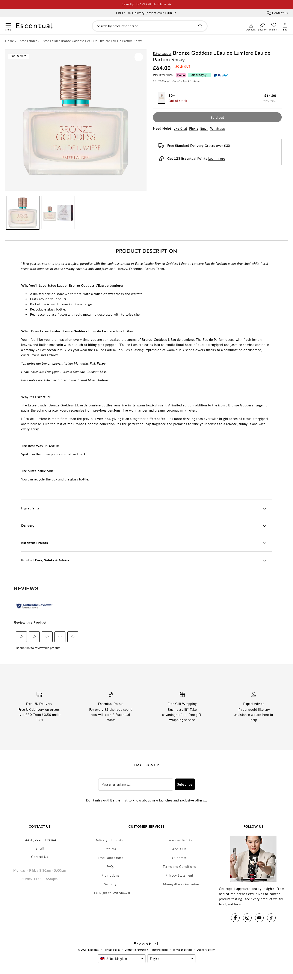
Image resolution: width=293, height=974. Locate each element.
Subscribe (185, 784)
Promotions (110, 875)
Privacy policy (112, 949)
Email (204, 128)
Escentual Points (179, 840)
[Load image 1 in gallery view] (22, 212)
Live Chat (180, 128)
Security (110, 884)
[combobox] (150, 26)
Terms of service (183, 949)
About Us (179, 849)
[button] (8, 24)
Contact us (280, 13)
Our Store (179, 858)
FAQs (110, 866)
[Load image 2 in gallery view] (57, 212)
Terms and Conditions (179, 866)
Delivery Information (110, 840)
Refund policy (160, 949)
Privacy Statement (179, 875)
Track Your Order (110, 858)
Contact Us (39, 857)
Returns (110, 849)
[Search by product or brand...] (200, 26)
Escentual (93, 949)
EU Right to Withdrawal (112, 893)
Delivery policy (206, 949)
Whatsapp (217, 128)
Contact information (136, 949)
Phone (193, 128)
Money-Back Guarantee (181, 884)
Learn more (216, 158)
